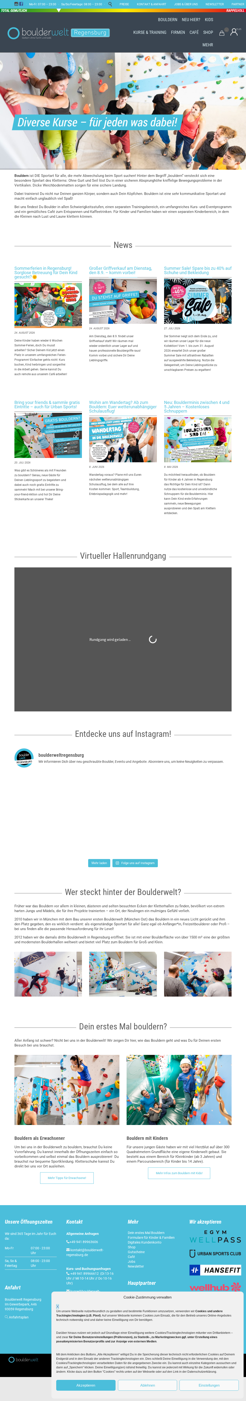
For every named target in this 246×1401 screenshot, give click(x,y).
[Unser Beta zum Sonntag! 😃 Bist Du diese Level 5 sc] (49, 793)
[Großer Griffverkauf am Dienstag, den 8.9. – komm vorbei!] (123, 301)
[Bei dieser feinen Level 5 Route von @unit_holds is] (123, 835)
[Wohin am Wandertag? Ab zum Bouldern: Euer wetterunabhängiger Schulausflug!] (123, 439)
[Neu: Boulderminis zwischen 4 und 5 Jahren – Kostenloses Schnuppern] (198, 439)
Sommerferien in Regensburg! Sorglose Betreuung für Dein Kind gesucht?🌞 (45, 272)
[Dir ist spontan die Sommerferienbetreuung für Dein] (123, 793)
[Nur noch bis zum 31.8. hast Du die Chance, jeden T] (49, 835)
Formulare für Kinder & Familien (151, 1237)
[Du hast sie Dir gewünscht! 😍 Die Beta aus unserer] (196, 793)
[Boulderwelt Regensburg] (62, 32)
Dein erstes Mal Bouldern (146, 1233)
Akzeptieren (85, 1385)
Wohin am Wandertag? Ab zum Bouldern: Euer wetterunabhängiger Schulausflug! (123, 407)
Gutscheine (136, 1252)
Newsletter (136, 1266)
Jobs (131, 1261)
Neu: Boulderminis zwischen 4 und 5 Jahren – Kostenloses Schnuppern (196, 407)
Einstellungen (209, 1385)
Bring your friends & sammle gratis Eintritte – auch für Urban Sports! (47, 404)
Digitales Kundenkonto (144, 1242)
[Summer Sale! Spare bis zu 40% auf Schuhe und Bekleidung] (198, 301)
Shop (131, 1247)
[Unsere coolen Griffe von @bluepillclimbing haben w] (196, 835)
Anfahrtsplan (19, 1317)
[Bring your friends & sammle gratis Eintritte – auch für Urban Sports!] (48, 435)
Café (131, 1257)
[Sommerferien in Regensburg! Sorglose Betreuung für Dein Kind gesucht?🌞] (48, 305)
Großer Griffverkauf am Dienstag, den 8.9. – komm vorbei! (120, 270)
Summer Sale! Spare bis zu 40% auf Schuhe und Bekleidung (198, 270)
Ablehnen (147, 1385)
